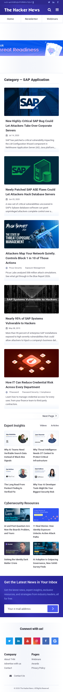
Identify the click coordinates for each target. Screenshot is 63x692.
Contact (8, 668)
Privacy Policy (38, 668)
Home (10, 19)
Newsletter (31, 19)
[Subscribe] (52, 608)
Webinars (52, 19)
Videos (43, 425)
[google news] (54, 641)
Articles (55, 425)
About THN (9, 659)
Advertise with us (12, 663)
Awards (35, 663)
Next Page (50, 416)
